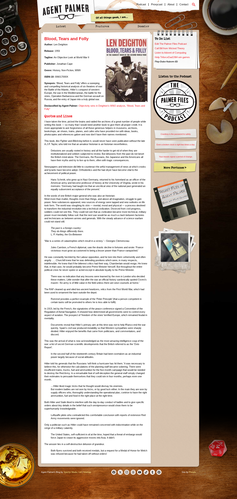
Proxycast (156, 4)
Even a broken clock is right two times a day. (176, 145)
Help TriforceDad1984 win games (172, 57)
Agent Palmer (66, 12)
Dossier (143, 26)
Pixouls (192, 472)
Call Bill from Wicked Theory (170, 48)
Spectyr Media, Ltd (72, 472)
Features (102, 26)
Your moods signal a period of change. (176, 157)
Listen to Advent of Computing (170, 52)
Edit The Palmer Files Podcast (171, 43)
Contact (183, 4)
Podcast (141, 4)
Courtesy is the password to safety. (176, 134)
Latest (61, 26)
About (171, 4)
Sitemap (87, 472)
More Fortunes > (175, 167)
